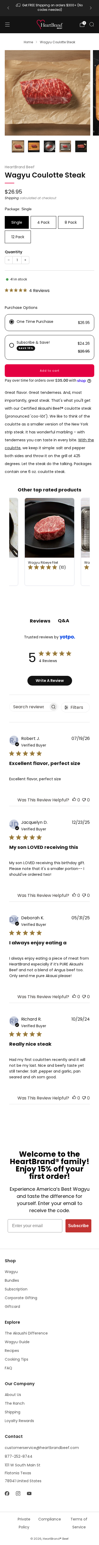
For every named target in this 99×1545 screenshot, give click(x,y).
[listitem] (49, 8)
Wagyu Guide (17, 1342)
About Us (13, 1394)
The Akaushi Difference (26, 1333)
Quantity (13, 252)
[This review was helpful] (74, 800)
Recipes (12, 1350)
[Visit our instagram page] (17, 1493)
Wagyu (11, 1271)
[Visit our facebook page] (6, 1493)
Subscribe (78, 1225)
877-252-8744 (18, 1456)
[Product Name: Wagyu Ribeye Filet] (49, 542)
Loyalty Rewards (19, 1420)
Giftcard (12, 1306)
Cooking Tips (16, 1359)
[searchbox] (29, 706)
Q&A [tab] (63, 620)
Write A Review (50, 680)
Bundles (12, 1280)
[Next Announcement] (91, 8)
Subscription (16, 1289)
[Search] (91, 24)
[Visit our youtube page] (29, 1493)
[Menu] (7, 24)
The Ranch (15, 1403)
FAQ (8, 1368)
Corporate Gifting (21, 1297)
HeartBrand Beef (20, 167)
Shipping (12, 198)
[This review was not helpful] (84, 800)
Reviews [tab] (40, 621)
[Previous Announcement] (8, 8)
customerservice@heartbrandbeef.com (42, 1447)
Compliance (49, 1519)
